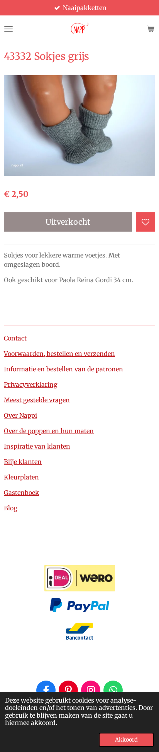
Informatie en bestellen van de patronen (63, 369)
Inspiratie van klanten (37, 446)
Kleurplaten (21, 477)
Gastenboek (21, 492)
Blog (10, 508)
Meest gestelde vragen (37, 400)
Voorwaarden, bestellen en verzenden (59, 353)
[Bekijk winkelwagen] (150, 28)
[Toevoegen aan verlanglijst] (145, 222)
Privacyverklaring (31, 384)
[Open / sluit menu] (8, 28)
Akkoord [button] (126, 739)
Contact (15, 338)
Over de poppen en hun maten (49, 431)
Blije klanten (23, 462)
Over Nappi (20, 415)
